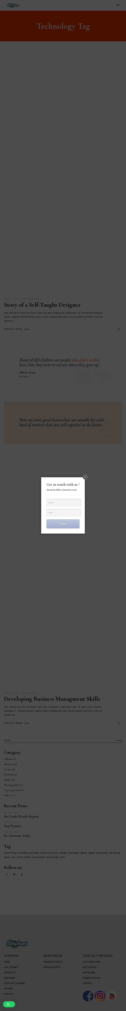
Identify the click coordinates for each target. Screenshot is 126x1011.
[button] (9, 1004)
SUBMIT (63, 524)
